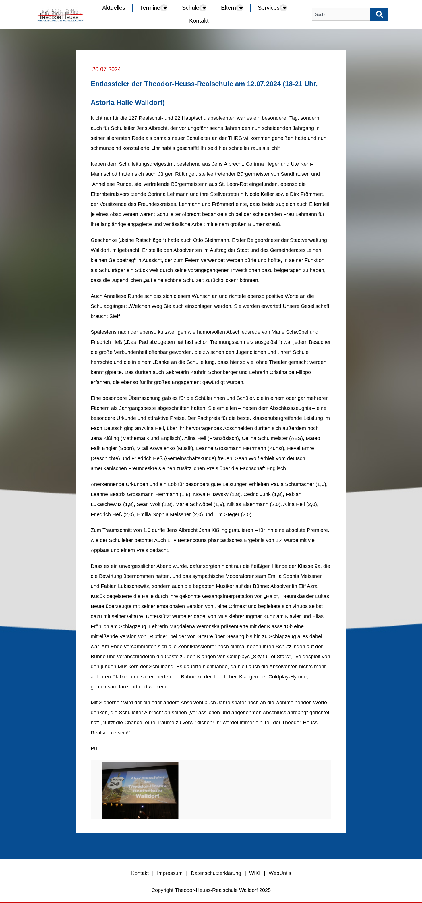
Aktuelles (113, 8)
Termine (150, 8)
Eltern (228, 8)
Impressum (170, 873)
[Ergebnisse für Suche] (341, 24)
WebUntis (280, 873)
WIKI (254, 873)
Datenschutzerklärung (216, 873)
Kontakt (199, 21)
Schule (190, 8)
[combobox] (341, 14)
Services (269, 8)
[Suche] (379, 14)
